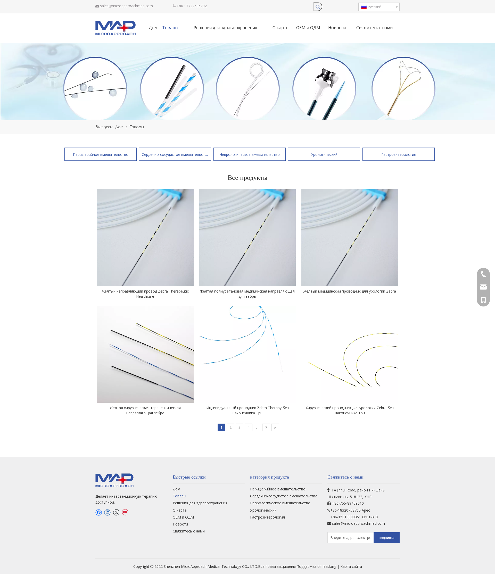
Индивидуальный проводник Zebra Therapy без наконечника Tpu (247, 410)
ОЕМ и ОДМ (183, 517)
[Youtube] (125, 512)
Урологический (324, 154)
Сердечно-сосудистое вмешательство (175, 154)
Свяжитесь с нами (189, 531)
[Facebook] (98, 512)
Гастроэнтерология (398, 154)
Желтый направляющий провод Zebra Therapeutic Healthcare (145, 294)
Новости (180, 524)
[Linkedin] (107, 512)
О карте (180, 510)
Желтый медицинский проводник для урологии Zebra (349, 291)
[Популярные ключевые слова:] (318, 6)
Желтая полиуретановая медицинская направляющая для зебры (247, 294)
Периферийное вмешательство (100, 154)
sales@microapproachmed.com (126, 5)
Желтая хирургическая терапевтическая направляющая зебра (145, 410)
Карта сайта (351, 566)
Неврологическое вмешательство (249, 154)
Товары (179, 496)
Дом (176, 489)
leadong (330, 566)
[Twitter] (116, 512)
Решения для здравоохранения (200, 502)
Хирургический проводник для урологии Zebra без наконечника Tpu (350, 410)
